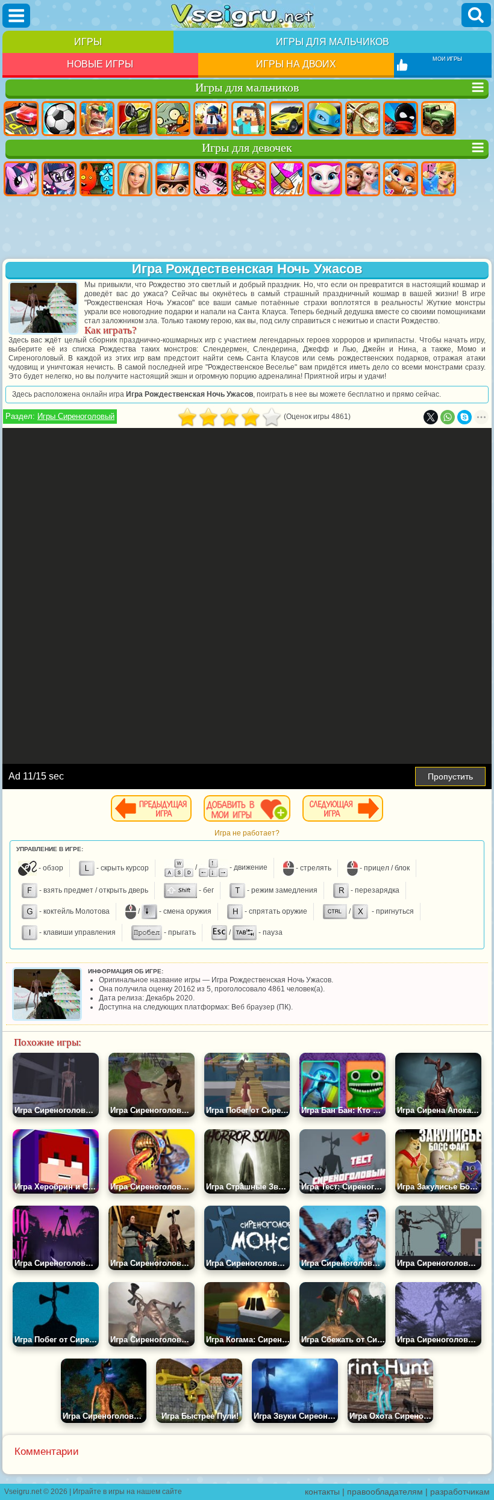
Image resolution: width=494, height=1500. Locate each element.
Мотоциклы (362, 118)
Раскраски (286, 178)
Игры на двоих (296, 64)
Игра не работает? (247, 833)
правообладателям (385, 1491)
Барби (134, 178)
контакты (322, 1491)
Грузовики (438, 118)
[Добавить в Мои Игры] (247, 808)
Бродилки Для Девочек (248, 178)
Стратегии (97, 118)
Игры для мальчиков (332, 42)
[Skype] (464, 417)
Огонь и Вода (97, 178)
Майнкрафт (248, 118)
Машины (286, 118)
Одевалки (438, 178)
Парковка (21, 118)
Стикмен (400, 118)
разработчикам (460, 1491)
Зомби (172, 118)
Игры (88, 42)
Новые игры (100, 64)
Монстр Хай (210, 178)
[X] (431, 417)
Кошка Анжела (324, 178)
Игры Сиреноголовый (75, 416)
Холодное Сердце (362, 178)
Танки (134, 118)
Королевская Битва (210, 118)
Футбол (59, 118)
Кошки (400, 178)
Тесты (172, 178)
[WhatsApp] (447, 417)
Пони (21, 178)
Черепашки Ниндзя (324, 118)
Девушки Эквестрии (59, 178)
